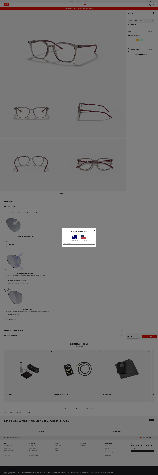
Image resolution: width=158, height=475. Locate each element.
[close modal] (94, 230)
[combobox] (79, 243)
